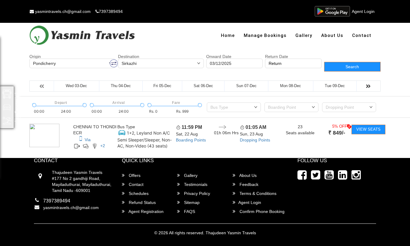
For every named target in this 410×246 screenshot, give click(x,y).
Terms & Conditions (257, 193)
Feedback (248, 184)
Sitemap (191, 202)
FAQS (189, 211)
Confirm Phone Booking (261, 211)
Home (228, 35)
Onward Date (218, 56)
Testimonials (195, 184)
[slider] (33, 104)
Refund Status (142, 202)
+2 (102, 145)
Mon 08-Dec (290, 86)
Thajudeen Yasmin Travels (231, 232)
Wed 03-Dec (76, 86)
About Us (332, 35)
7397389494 (111, 11)
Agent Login (363, 11)
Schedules (138, 193)
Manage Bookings (265, 35)
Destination (128, 56)
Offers (134, 175)
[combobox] (233, 107)
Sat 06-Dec (203, 86)
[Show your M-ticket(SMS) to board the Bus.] (80, 139)
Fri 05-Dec (162, 86)
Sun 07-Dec (246, 86)
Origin (35, 56)
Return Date (276, 56)
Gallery (303, 35)
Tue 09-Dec (335, 86)
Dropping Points (255, 140)
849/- (336, 133)
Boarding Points (191, 140)
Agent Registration (146, 211)
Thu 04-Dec (121, 86)
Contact (361, 35)
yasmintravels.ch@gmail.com (62, 11)
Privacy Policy (196, 193)
